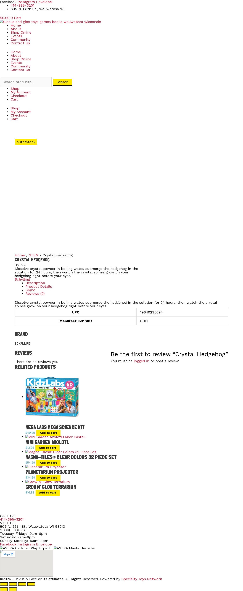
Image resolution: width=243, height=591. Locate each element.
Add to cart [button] (48, 432)
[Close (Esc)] (31, 584)
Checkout (19, 96)
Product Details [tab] (38, 286)
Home (16, 25)
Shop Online (21, 32)
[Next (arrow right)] (13, 589)
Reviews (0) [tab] (35, 293)
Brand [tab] (30, 290)
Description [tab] (35, 283)
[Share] (22, 584)
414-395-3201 (12, 519)
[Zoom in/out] (4, 584)
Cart (14, 99)
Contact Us (20, 43)
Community (20, 39)
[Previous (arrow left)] (4, 589)
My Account (21, 92)
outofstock (26, 142)
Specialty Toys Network (142, 579)
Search (62, 82)
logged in (141, 361)
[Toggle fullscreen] (13, 584)
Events (16, 36)
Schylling (22, 279)
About (16, 29)
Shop (15, 88)
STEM (34, 255)
